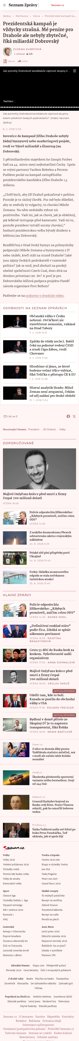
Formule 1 (8, 915)
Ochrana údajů (51, 1021)
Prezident (33, 429)
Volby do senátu (11, 879)
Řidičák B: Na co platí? (54, 946)
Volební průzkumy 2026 (16, 865)
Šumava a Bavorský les (15, 941)
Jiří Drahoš (49, 429)
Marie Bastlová (60, 731)
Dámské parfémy (17, 1001)
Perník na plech (50, 919)
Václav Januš (58, 683)
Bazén (29, 979)
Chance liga (9, 896)
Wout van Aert (50, 879)
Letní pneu (34, 1001)
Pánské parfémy (48, 1006)
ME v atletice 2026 (13, 910)
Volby (62, 429)
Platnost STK (48, 955)
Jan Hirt (46, 869)
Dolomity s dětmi (12, 955)
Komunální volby (12, 884)
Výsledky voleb (11, 869)
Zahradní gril (66, 984)
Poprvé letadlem (12, 936)
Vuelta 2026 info (51, 860)
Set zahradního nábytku (43, 984)
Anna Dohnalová (61, 662)
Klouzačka (22, 984)
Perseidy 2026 (13, 970)
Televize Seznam (15, 1033)
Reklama (34, 1021)
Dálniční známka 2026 (54, 936)
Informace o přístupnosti (38, 1025)
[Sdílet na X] (74, 416)
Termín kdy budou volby (16, 874)
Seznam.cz (57, 5)
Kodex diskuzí (63, 1033)
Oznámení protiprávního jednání (24, 1029)
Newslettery (27, 1037)
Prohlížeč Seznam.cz (61, 1029)
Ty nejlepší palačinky (53, 896)
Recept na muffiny (52, 900)
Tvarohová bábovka (52, 910)
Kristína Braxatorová (45, 640)
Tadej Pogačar (49, 874)
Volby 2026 (9, 860)
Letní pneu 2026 (51, 932)
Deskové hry (49, 1001)
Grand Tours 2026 (51, 884)
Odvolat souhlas (47, 1037)
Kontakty (68, 1017)
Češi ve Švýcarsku (12, 946)
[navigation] (4, 5)
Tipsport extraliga (12, 905)
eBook (11, 61)
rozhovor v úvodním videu (45, 295)
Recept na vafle (50, 915)
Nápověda (53, 1017)
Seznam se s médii (40, 1033)
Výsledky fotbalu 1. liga (15, 900)
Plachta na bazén (44, 979)
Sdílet (25, 61)
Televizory (63, 1001)
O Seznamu (26, 1017)
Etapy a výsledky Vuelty (55, 865)
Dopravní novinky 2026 (54, 941)
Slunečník (9, 984)
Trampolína (62, 979)
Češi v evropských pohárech (56, 970)
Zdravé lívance (50, 905)
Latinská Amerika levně (16, 951)
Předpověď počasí (56, 966)
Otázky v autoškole (52, 951)
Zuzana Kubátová (27, 49)
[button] (74, 70)
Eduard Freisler (60, 707)
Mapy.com (38, 966)
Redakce (21, 1021)
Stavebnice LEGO (62, 997)
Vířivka (38, 988)
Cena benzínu (31, 970)
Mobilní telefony (42, 997)
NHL (5, 919)
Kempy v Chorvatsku (14, 932)
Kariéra (40, 1017)
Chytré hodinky (28, 1006)
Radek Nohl (57, 617)
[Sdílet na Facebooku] (68, 416)
